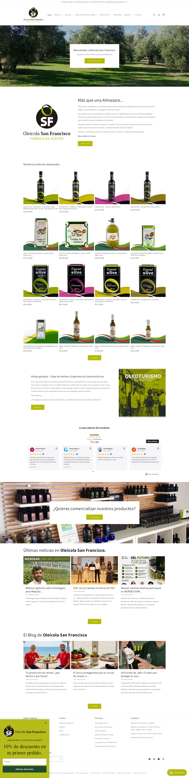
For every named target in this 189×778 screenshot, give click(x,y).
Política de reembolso (108, 773)
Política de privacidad (82, 773)
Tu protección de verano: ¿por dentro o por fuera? (43, 674)
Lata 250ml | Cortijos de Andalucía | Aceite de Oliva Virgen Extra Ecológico (147, 254)
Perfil (61, 731)
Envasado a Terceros (102, 738)
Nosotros (57, 15)
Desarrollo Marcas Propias (104, 735)
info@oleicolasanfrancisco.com (142, 737)
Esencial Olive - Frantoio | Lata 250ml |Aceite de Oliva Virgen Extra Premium (76, 300)
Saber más (85, 143)
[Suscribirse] (60, 758)
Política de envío (95, 773)
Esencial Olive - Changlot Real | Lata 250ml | (145, 300)
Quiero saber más (94, 61)
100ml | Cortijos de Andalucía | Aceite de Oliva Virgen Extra (148, 347)
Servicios (68, 15)
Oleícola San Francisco (54, 773)
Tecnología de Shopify (67, 773)
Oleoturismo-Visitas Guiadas (85, 15)
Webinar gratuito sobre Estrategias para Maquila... (45, 589)
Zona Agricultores (101, 723)
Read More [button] (33, 467)
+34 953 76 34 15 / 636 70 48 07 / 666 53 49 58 (146, 734)
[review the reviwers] (56, 449)
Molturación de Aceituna (103, 727)
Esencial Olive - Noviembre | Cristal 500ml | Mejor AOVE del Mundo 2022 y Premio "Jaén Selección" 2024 (40, 208)
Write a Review (152, 441)
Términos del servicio (140, 773)
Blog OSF (127, 15)
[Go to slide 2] (94, 471)
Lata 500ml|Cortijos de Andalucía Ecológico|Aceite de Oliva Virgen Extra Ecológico (40, 347)
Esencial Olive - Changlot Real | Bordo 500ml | (145, 207)
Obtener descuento (25, 769)
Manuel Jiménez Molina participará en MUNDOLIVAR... (141, 589)
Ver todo (94, 358)
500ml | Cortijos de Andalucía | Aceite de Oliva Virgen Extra (76, 347)
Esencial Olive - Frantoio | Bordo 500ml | (108, 207)
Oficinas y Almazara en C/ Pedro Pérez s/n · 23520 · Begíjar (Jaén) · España (146, 728)
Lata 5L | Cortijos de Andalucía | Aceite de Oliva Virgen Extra (38, 254)
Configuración (64, 735)
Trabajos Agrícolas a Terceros (105, 746)
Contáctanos (94, 517)
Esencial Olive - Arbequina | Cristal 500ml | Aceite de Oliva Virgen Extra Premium (76, 208)
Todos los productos (66, 723)
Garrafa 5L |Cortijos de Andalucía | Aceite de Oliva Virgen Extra (111, 254)
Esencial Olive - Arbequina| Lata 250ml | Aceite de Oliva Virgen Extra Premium (111, 300)
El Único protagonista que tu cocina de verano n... (93, 674)
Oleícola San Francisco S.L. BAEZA (142, 723)
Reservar (37, 407)
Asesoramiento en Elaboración (106, 742)
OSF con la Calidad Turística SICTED (94, 588)
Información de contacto (124, 773)
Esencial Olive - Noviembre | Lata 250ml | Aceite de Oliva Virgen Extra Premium (39, 300)
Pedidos (62, 727)
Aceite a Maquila (101, 731)
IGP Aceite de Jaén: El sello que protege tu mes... (139, 674)
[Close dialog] (45, 722)
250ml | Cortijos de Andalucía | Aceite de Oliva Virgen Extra (112, 347)
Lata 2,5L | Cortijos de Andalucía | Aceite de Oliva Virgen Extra (75, 254)
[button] (58, 14)
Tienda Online (104, 15)
